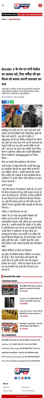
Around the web (11, 276)
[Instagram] (25, 378)
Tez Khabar (8, 97)
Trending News (9, 281)
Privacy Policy (8, 391)
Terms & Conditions (28, 391)
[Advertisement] (22, 44)
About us (6, 387)
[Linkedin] (29, 378)
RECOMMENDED (9, 335)
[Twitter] (19, 378)
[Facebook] (15, 378)
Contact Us (25, 387)
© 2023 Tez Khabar (22, 396)
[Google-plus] (22, 378)
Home (4, 19)
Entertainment (14, 19)
